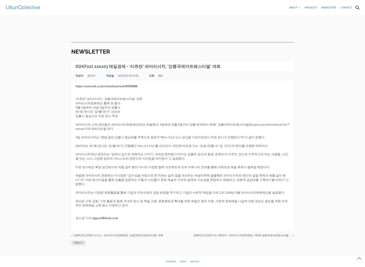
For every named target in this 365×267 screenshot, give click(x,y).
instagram (171, 261)
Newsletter (328, 7)
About (293, 7)
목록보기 (78, 242)
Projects (311, 7)
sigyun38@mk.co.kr (105, 218)
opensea (194, 261)
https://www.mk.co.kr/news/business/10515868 (106, 86)
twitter (183, 261)
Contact (346, 7)
